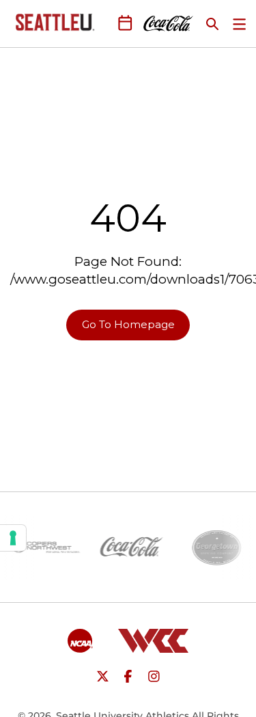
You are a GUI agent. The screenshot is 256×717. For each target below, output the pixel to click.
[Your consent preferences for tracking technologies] (13, 538)
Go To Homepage (128, 324)
